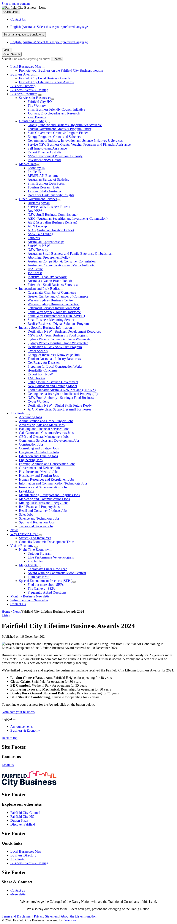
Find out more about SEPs (45, 584)
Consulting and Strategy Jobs (39, 448)
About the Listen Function (78, 916)
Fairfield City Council (25, 813)
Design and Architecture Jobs (39, 452)
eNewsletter (18, 894)
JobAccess (35, 273)
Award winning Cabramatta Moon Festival (57, 573)
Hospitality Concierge (42, 370)
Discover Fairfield (22, 824)
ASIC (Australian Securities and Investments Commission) (67, 218)
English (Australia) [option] (49, 42)
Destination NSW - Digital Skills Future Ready (60, 405)
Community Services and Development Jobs (49, 440)
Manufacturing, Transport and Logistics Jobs (49, 495)
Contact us (17, 890)
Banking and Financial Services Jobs (44, 429)
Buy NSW (35, 210)
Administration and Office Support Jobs (46, 421)
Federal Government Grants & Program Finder (59, 129)
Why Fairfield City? (24, 534)
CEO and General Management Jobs (44, 436)
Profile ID (34, 172)
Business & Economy (25, 730)
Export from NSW (40, 374)
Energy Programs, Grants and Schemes (54, 136)
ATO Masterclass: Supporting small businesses (59, 409)
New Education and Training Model (52, 386)
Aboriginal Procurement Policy (49, 257)
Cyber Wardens (38, 401)
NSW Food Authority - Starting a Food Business (61, 397)
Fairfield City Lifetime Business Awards (46, 82)
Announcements (21, 726)
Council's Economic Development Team (46, 542)
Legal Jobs (26, 491)
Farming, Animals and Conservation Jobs (47, 464)
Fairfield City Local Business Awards (44, 78)
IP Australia (35, 269)
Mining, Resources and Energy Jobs (43, 503)
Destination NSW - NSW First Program (55, 347)
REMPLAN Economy (43, 175)
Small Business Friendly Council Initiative (56, 109)
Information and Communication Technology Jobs (53, 483)
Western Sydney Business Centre (50, 300)
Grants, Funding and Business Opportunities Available (65, 125)
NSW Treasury (38, 249)
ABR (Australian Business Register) (52, 222)
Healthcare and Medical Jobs (38, 471)
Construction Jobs (31, 444)
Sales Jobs (26, 514)
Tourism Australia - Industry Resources (54, 359)
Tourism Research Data (44, 187)
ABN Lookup (37, 226)
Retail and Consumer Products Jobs (43, 510)
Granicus (70, 920)
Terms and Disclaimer (17, 916)
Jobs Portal (17, 413)
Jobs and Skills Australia (44, 191)
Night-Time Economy (34, 549)
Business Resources (23, 94)
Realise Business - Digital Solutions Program (58, 323)
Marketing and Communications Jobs (44, 499)
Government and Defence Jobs (40, 468)
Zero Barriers (37, 117)
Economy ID (36, 168)
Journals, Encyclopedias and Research (54, 113)
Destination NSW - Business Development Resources (64, 331)
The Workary (37, 105)
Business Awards (22, 74)
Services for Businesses (35, 98)
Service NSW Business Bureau (49, 207)
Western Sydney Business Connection (53, 304)
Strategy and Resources (35, 538)
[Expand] (43, 67)
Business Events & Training (29, 90)
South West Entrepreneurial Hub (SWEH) (56, 316)
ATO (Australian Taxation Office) (51, 230)
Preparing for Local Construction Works (55, 366)
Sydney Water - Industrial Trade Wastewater (58, 343)
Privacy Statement (46, 916)
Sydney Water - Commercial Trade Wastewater (60, 339)
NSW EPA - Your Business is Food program (58, 335)
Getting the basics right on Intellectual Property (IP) (63, 394)
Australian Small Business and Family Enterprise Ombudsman (70, 253)
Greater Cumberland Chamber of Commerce (58, 296)
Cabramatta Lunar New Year (47, 569)
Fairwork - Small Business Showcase (53, 285)
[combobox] (24, 34)
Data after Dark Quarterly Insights (51, 195)
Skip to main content (16, 3)
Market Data (27, 164)
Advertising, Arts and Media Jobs (42, 425)
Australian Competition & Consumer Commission (62, 261)
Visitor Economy (21, 545)
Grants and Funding (32, 121)
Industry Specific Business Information (45, 327)
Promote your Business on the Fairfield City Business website (61, 70)
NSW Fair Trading (40, 234)
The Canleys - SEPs (41, 588)
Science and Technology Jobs (39, 518)
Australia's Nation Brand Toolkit (50, 281)
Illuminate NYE (38, 577)
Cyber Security (38, 351)
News (14, 530)
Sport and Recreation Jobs (37, 522)
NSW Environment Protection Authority (55, 156)
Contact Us (18, 604)
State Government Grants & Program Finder (58, 133)
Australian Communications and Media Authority (61, 265)
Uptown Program (39, 553)
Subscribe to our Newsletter (29, 600)
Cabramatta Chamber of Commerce (52, 292)
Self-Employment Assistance (47, 148)
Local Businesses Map (25, 851)
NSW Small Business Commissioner (52, 214)
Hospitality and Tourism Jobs (39, 475)
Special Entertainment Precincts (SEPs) (45, 581)
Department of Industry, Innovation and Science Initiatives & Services (75, 140)
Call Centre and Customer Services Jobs (46, 433)
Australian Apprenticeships (46, 242)
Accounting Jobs (30, 417)
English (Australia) (49, 27)
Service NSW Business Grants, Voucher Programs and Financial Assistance (79, 144)
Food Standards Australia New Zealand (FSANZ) (62, 390)
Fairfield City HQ (40, 101)
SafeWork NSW (39, 246)
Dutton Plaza (19, 820)
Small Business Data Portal (46, 183)
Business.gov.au (39, 203)
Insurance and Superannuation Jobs (43, 487)
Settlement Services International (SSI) (54, 308)
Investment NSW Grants (44, 160)
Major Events (28, 565)
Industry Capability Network (47, 277)
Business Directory (23, 86)
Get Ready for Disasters (44, 362)
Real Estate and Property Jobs (39, 507)
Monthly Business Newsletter (30, 596)
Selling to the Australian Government (53, 382)
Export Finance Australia (45, 152)
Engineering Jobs (31, 460)
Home (6, 611)
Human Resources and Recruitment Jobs (46, 479)
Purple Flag (35, 561)
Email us (8, 765)
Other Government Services (38, 199)
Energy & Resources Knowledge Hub (54, 355)
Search (6, 59)
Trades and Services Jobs (36, 526)
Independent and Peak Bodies (39, 288)
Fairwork (34, 238)
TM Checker (36, 378)
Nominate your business (18, 712)
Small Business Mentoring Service (51, 320)
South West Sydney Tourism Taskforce (54, 312)
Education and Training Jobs (38, 456)
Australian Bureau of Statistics (48, 179)
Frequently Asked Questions (47, 592)
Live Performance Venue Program (51, 557)
